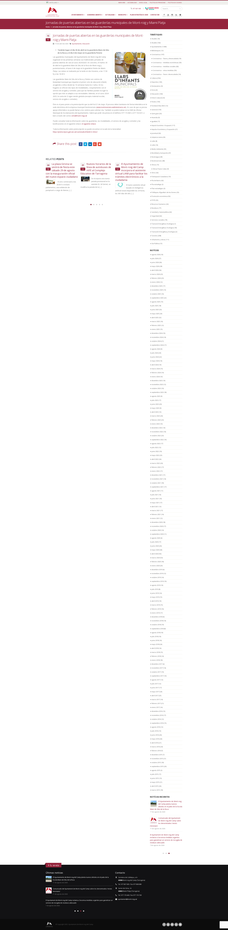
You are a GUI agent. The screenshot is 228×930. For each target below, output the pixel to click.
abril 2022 (155, 459)
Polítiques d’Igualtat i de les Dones (164, 192)
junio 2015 (155, 778)
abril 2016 (155, 743)
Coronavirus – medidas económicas (165, 62)
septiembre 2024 (158, 345)
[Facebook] (164, 15)
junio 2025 (155, 309)
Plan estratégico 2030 (139, 15)
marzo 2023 (156, 416)
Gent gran (155, 113)
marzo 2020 (156, 558)
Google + (95, 144)
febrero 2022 (156, 467)
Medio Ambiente (157, 149)
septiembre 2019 (158, 581)
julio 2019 (155, 589)
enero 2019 (156, 613)
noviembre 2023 (157, 384)
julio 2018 (155, 636)
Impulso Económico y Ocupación (163, 129)
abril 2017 (155, 695)
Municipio (122, 15)
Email (100, 144)
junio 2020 (155, 546)
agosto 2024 (156, 349)
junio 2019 (155, 593)
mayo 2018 (155, 644)
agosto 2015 (156, 770)
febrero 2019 (156, 609)
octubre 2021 (156, 483)
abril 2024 (155, 365)
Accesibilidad (132, 2)
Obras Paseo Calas (160, 169)
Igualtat (154, 121)
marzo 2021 (156, 510)
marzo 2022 (156, 463)
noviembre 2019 (157, 573)
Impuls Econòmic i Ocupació (161, 125)
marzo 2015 (156, 790)
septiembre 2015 (158, 766)
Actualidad (110, 15)
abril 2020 (155, 554)
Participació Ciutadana (160, 176)
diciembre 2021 (157, 475)
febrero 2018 (156, 656)
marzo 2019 (156, 605)
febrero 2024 (156, 373)
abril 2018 (155, 648)
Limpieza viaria (157, 137)
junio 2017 (155, 688)
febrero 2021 (156, 514)
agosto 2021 (156, 491)
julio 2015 (155, 774)
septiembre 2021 (158, 487)
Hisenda (155, 117)
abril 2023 (155, 412)
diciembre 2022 (157, 428)
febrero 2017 (156, 703)
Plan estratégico (157, 188)
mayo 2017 (155, 692)
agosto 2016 (156, 727)
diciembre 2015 (157, 755)
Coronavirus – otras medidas (163, 70)
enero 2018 (156, 660)
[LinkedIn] (176, 15)
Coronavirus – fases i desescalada (165, 74)
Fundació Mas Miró (158, 106)
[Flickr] (180, 15)
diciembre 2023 (157, 380)
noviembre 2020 (157, 526)
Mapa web (121, 2)
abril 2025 (155, 317)
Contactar (154, 15)
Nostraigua (155, 157)
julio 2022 (155, 447)
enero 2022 (156, 471)
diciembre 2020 (157, 522)
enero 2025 (156, 329)
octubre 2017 (156, 672)
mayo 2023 (155, 408)
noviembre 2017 (157, 668)
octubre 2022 (156, 436)
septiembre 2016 (158, 723)
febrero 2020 (156, 562)
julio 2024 (155, 353)
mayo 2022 (155, 455)
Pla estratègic (156, 184)
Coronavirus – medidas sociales (164, 66)
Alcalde (154, 39)
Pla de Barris (156, 180)
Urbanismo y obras (158, 239)
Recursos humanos (159, 204)
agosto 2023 (156, 396)
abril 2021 (155, 506)
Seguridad (155, 216)
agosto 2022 (156, 443)
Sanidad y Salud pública (160, 212)
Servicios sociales (158, 220)
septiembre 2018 (158, 629)
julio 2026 (155, 258)
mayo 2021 (155, 503)
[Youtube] (168, 15)
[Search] (180, 9)
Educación (86, 44)
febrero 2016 (156, 751)
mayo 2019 (155, 597)
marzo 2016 (156, 747)
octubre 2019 (156, 577)
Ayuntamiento (77, 15)
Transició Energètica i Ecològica (163, 224)
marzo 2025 (156, 321)
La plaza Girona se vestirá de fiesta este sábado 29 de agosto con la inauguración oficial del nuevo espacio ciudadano (62, 170)
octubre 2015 (156, 762)
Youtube (168, 924)
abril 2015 (155, 786)
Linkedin (176, 924)
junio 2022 (155, 451)
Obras (154, 165)
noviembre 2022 (157, 432)
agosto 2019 (156, 585)
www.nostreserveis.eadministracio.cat (111, 107)
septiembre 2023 (158, 392)
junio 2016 (155, 735)
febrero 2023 (156, 420)
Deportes (155, 82)
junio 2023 (155, 404)
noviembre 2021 (157, 479)
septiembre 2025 (158, 298)
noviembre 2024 (157, 337)
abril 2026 (155, 270)
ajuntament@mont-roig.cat (127, 899)
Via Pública (155, 243)
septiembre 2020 (158, 534)
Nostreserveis (157, 161)
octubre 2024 (156, 341)
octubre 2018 (156, 625)
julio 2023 (155, 400)
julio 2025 (155, 306)
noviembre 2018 (157, 621)
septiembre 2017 (158, 676)
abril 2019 (155, 601)
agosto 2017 (156, 680)
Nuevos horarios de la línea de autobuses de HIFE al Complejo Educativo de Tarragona (96, 168)
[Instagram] (172, 15)
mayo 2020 (155, 550)
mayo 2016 (155, 739)
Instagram (172, 924)
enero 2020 (156, 566)
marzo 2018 (156, 652)
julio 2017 (155, 684)
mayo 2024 (155, 361)
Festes (154, 102)
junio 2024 (155, 357)
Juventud (155, 133)
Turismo (154, 236)
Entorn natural (157, 98)
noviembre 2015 (157, 758)
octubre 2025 (156, 294)
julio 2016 (155, 731)
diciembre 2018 (157, 617)
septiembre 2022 (158, 440)
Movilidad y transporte (160, 153)
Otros (154, 173)
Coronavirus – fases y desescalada (165, 58)
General (154, 110)
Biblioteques (156, 50)
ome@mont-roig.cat (79, 116)
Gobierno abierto (94, 15)
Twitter (85, 144)
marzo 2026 (156, 274)
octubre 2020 (156, 530)
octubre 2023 (156, 388)
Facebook (81, 144)
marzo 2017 (156, 699)
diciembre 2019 (157, 569)
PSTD (153, 200)
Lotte (153, 141)
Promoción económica (159, 196)
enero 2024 (156, 377)
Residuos (155, 208)
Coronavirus (156, 54)
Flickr (180, 924)
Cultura (154, 78)
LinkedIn (90, 144)
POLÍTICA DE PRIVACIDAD (158, 2)
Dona (153, 90)
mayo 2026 (155, 266)
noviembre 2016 (157, 715)
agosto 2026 (156, 254)
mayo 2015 (155, 782)
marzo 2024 (156, 369)
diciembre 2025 (157, 286)
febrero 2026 (156, 278)
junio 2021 (155, 499)
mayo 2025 (155, 314)
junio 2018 (155, 640)
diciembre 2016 (157, 711)
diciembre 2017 (157, 664)
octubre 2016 (156, 719)
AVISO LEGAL (143, 2)
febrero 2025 (156, 325)
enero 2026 (156, 282)
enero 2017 (156, 707)
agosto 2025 (156, 302)
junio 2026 (155, 262)
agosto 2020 (156, 538)
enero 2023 (156, 424)
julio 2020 (155, 542)
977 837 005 (137, 8)
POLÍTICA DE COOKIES (175, 2)
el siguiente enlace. (89, 124)
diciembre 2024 (157, 333)
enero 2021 (156, 518)
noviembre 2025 (157, 290)
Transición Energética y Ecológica (163, 232)
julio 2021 (155, 495)
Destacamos (156, 86)
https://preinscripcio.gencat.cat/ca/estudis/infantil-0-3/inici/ (75, 132)
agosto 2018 (156, 632)
